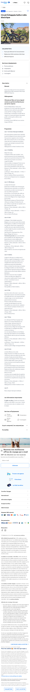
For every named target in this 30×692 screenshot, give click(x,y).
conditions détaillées (14, 599)
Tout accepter (20, 689)
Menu (15, 2)
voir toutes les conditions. (19, 535)
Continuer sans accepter (19, 644)
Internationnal (5, 495)
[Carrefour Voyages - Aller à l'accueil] (5, 2)
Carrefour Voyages (6, 491)
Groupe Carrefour (5, 503)
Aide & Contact (5, 507)
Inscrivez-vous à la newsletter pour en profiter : (13, 457)
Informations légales (6, 499)
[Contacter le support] (28, 2)
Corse (4, 7)
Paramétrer (8, 689)
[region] (15, 667)
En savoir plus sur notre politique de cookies (12, 676)
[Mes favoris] (24, 2)
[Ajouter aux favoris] (28, 11)
